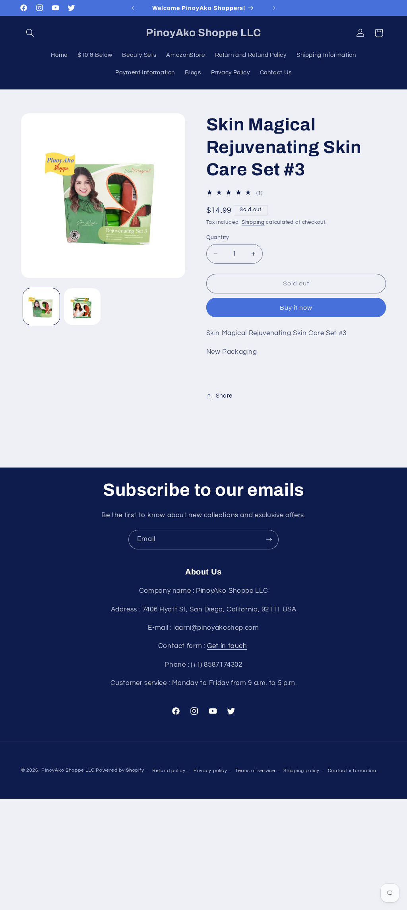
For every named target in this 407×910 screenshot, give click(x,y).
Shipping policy (301, 770)
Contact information (352, 770)
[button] (30, 33)
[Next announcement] (274, 8)
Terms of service (255, 770)
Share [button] (224, 396)
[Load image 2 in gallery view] (82, 306)
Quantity (217, 237)
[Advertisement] (203, 854)
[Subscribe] (269, 539)
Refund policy (169, 770)
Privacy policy (210, 770)
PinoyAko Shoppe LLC (67, 770)
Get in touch (227, 646)
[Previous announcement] (132, 8)
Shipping (253, 222)
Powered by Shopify (120, 770)
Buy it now (296, 308)
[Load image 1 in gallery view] (41, 306)
